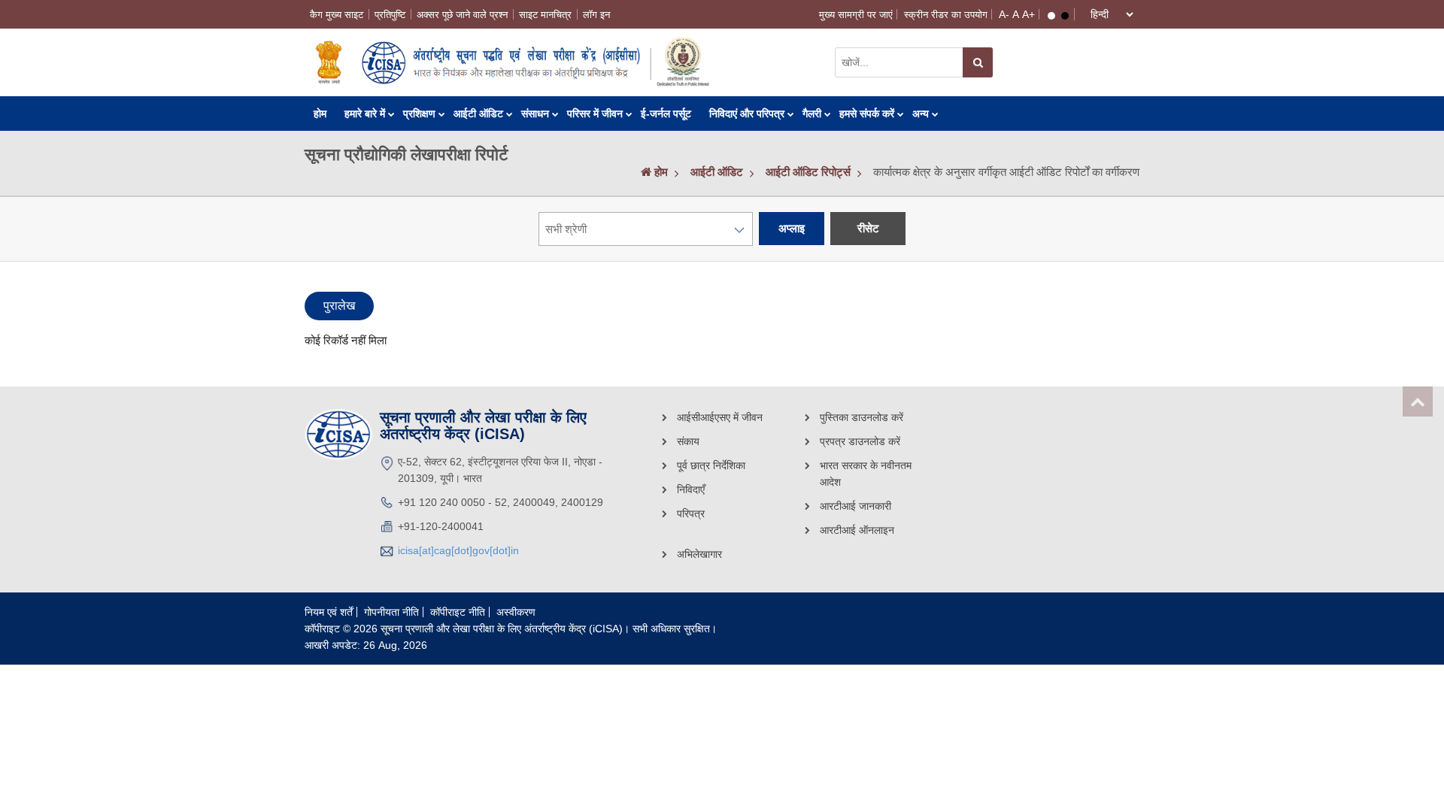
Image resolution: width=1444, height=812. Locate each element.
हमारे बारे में (364, 114)
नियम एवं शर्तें (329, 612)
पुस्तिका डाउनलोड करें (861, 417)
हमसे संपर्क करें (866, 114)
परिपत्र (691, 514)
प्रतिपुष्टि (390, 15)
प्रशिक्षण (419, 114)
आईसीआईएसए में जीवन (720, 417)
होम (320, 114)
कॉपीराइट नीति (457, 612)
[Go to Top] (1418, 401)
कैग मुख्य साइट (336, 15)
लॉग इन (596, 15)
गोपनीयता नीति (391, 612)
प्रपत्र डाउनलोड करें (860, 441)
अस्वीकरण (515, 612)
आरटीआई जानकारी (855, 506)
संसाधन (535, 114)
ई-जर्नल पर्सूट (666, 114)
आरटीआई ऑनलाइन (857, 530)
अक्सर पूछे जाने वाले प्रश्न (462, 15)
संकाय (688, 441)
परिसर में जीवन (595, 114)
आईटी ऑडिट (478, 114)
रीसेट (868, 228)
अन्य (920, 114)
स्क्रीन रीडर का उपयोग (945, 14)
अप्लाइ (791, 228)
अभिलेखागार (699, 554)
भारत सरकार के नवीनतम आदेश (866, 473)
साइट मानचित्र (545, 15)
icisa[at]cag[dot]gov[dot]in (458, 550)
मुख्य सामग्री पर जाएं (856, 14)
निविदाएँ (691, 489)
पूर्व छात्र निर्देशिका (711, 465)
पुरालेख (339, 305)
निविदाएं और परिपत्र (746, 114)
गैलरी (811, 114)
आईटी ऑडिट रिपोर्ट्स (808, 171)
